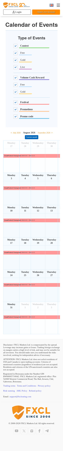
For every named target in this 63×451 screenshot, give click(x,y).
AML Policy (21, 391)
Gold (22, 60)
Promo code (26, 116)
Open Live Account (46, 12)
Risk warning (9, 391)
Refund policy (35, 391)
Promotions (26, 109)
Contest (24, 45)
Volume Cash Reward (32, 77)
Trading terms (9, 386)
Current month (31, 137)
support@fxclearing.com (20, 396)
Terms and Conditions (26, 386)
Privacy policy (44, 386)
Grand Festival (8, 155)
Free (22, 52)
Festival (24, 102)
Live (22, 67)
